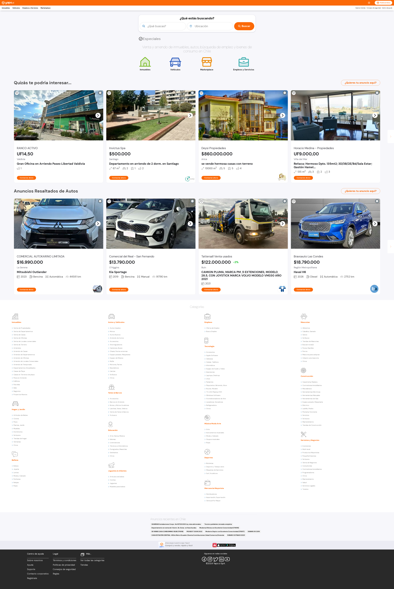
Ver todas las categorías (92, 560)
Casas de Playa (19, 371)
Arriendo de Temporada (23, 364)
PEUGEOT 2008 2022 (194, 531)
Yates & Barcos (115, 393)
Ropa (15, 486)
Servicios (305, 415)
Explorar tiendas (361, 8)
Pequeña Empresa (309, 456)
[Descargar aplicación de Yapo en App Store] (221, 545)
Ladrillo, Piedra (307, 408)
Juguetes (113, 483)
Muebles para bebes (117, 487)
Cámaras (209, 359)
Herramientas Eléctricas (311, 392)
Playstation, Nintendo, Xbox (216, 385)
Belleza (15, 460)
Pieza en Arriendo (20, 378)
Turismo (305, 489)
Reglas (56, 573)
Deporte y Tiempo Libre (215, 467)
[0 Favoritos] (17, 93)
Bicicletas (209, 463)
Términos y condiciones (64, 560)
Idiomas (113, 439)
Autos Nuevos (115, 335)
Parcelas (17, 384)
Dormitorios (18, 432)
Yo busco (113, 415)
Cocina (16, 419)
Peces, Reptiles (308, 348)
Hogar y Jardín (18, 409)
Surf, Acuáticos (212, 473)
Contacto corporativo (38, 573)
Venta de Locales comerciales (25, 341)
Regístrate (32, 578)
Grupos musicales (213, 439)
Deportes (208, 457)
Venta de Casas (19, 335)
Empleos (208, 322)
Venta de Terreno (20, 345)
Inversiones (306, 446)
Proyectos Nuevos (20, 394)
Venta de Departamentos (23, 331)
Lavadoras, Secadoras (214, 402)
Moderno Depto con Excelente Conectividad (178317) (225, 531)
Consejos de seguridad (374, 8)
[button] (98, 115)
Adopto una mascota (310, 358)
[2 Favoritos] (17, 201)
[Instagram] (210, 559)
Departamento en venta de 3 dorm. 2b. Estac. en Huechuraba (174, 528)
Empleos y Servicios (30, 8)
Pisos (15, 422)
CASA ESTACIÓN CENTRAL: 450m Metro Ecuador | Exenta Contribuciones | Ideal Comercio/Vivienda (188, 535)
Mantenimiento (308, 422)
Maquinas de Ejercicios (214, 470)
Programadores (308, 472)
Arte (208, 429)
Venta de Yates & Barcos (119, 412)
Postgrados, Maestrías (118, 449)
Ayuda (30, 564)
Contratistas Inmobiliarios (312, 385)
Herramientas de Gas (310, 399)
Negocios (17, 391)
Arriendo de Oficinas (21, 358)
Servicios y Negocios (310, 440)
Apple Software (212, 355)
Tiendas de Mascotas (310, 341)
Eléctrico (305, 405)
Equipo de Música (116, 358)
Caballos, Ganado (309, 331)
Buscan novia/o (308, 345)
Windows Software (213, 395)
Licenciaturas (115, 443)
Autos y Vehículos (116, 322)
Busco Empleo (211, 331)
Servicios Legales (308, 486)
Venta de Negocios (309, 463)
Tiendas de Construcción (311, 425)
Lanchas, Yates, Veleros (118, 408)
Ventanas (17, 442)
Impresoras (210, 372)
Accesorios (114, 341)
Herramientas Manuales (311, 395)
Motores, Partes (116, 364)
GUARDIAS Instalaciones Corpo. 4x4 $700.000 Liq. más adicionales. (176, 524)
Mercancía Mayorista (214, 488)
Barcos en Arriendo (117, 402)
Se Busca (113, 375)
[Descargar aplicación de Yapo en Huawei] (214, 545)
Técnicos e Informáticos (119, 446)
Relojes (16, 482)
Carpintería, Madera (309, 382)
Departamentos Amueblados (24, 368)
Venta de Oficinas (20, 338)
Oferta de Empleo (212, 328)
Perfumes (17, 479)
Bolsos (16, 466)
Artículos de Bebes (21, 415)
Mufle (112, 361)
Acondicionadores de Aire (216, 399)
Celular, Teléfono (212, 362)
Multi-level (306, 449)
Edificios (17, 381)
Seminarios (114, 452)
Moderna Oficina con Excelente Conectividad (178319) (219, 528)
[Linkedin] (221, 559)
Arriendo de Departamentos (24, 355)
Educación (113, 430)
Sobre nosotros (35, 560)
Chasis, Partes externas (119, 351)
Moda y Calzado (20, 476)
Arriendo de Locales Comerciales (26, 361)
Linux (208, 379)
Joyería (16, 469)
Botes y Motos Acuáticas (119, 405)
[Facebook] (204, 559)
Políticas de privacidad (64, 564)
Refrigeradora (211, 405)
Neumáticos (114, 368)
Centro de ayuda (387, 8)
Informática (210, 365)
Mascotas (305, 322)
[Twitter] (216, 559)
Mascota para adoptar (311, 355)
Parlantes (209, 382)
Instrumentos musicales (215, 433)
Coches (113, 480)
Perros (304, 351)
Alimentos (306, 328)
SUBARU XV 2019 (254, 531)
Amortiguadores (116, 345)
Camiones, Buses (116, 348)
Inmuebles (6, 8)
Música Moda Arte (212, 423)
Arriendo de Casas (20, 351)
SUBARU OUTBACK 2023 (236, 535)
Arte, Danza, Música (117, 436)
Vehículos (16, 8)
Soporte (31, 569)
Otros (16, 445)
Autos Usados (115, 328)
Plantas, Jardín (19, 425)
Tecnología (209, 346)
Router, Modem (212, 389)
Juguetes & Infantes (117, 471)
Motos (112, 331)
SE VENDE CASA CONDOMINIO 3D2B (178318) (167, 531)
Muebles (17, 428)
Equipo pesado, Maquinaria (120, 355)
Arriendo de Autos (117, 338)
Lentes (16, 472)
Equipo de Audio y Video (215, 369)
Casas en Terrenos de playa (24, 375)
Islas (15, 388)
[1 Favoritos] (109, 93)
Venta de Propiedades (22, 328)
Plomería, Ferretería (309, 412)
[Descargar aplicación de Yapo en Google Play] (231, 545)
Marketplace (45, 8)
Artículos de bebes (117, 477)
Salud (304, 482)
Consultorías (307, 466)
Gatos (304, 335)
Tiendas (84, 564)
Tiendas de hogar (20, 438)
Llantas (112, 371)
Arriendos (17, 348)
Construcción (307, 376)
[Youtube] (227, 559)
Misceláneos (307, 389)
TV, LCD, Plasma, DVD (214, 392)
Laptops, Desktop (213, 375)
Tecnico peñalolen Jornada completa (218, 524)
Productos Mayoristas (310, 452)
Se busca (17, 435)
